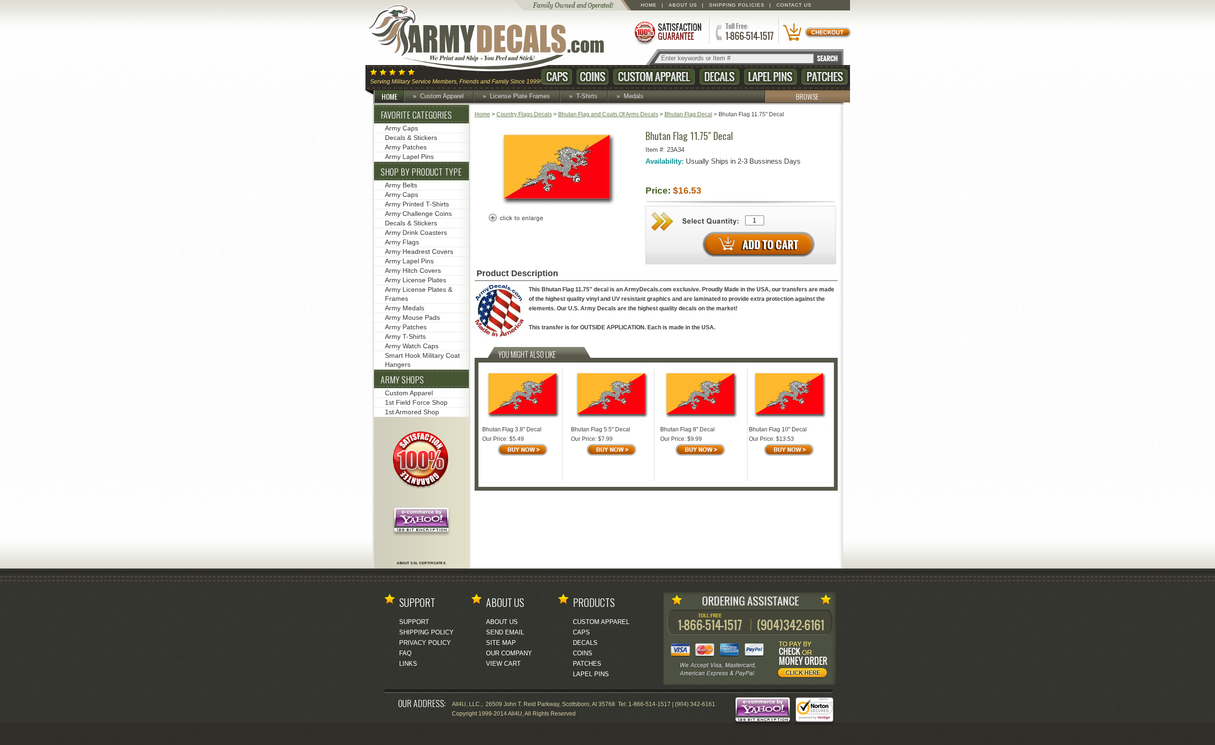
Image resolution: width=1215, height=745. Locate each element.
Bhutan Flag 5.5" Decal (600, 429)
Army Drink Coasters (416, 232)
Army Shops (402, 379)
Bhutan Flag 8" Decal (687, 429)
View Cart (503, 663)
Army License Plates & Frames (418, 294)
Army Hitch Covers (413, 270)
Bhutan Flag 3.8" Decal (512, 429)
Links (408, 663)
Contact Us (794, 5)
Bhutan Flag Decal (688, 114)
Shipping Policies (737, 5)
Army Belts (401, 185)
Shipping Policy (426, 632)
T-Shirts (587, 96)
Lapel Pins (770, 76)
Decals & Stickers (411, 137)
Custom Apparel (654, 76)
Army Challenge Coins (418, 213)
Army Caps (401, 128)
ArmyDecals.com (495, 38)
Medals (634, 96)
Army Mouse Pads (412, 317)
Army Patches (406, 147)
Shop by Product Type (421, 172)
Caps (557, 76)
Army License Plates (415, 280)
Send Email (505, 632)
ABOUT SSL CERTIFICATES (421, 563)
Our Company (509, 653)
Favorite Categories (416, 115)
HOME (389, 96)
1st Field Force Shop (416, 402)
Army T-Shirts (405, 336)
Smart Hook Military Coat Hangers (422, 360)
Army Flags (402, 242)
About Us (683, 5)
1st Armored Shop (412, 412)
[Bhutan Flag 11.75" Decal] (557, 203)
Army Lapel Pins (409, 156)
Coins (592, 76)
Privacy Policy (425, 642)
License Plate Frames (520, 96)
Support (414, 621)
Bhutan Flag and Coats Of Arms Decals (608, 114)
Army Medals (404, 308)
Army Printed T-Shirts (417, 204)
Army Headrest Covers (419, 251)
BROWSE (807, 96)
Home (649, 5)
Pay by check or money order (805, 661)
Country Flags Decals (524, 114)
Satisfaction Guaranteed (667, 32)
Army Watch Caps (412, 346)
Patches (825, 76)
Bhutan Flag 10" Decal (778, 429)
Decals (719, 76)
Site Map (501, 642)
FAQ (405, 653)
